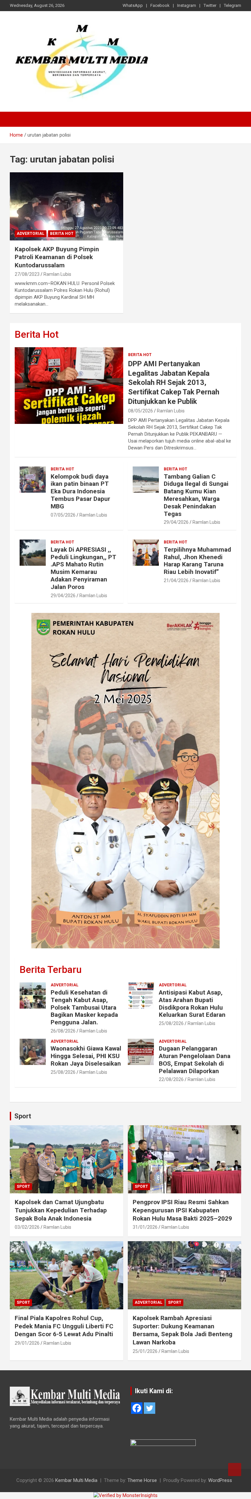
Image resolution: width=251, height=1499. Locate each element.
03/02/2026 (27, 1227)
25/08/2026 (171, 1023)
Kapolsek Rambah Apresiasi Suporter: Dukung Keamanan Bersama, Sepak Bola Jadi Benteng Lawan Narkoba (182, 1330)
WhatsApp (133, 5)
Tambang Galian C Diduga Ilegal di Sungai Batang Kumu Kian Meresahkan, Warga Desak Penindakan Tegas (196, 495)
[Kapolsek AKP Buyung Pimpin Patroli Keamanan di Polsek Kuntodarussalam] (66, 206)
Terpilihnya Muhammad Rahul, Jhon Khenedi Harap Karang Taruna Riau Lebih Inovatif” (197, 561)
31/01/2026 (145, 1227)
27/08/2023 (27, 274)
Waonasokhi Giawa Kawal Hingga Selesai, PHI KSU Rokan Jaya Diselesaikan (86, 1056)
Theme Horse (142, 1480)
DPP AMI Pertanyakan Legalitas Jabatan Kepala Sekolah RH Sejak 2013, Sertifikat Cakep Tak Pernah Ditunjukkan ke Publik (173, 382)
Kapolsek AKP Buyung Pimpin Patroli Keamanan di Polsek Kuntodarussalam (57, 257)
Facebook (160, 5)
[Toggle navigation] (18, 119)
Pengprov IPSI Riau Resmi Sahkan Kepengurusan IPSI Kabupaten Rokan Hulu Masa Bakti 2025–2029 (182, 1210)
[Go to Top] (234, 1469)
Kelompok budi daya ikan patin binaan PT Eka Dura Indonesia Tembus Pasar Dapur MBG (80, 491)
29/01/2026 (27, 1343)
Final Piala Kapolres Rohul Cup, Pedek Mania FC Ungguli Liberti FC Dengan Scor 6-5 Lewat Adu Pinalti (64, 1326)
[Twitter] (149, 1408)
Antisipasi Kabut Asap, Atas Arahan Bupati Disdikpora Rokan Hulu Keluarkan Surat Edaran (192, 1003)
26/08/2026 (63, 1031)
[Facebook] (136, 1408)
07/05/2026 (63, 515)
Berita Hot (62, 233)
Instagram (186, 5)
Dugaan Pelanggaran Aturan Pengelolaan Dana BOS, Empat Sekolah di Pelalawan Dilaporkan (194, 1059)
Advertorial (30, 233)
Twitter (210, 5)
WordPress (220, 1480)
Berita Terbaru (51, 969)
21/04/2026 (176, 580)
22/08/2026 (171, 1079)
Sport (22, 1116)
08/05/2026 (140, 410)
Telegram (232, 5)
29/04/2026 (176, 522)
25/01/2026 (145, 1351)
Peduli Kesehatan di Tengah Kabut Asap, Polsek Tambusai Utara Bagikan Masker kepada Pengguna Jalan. (84, 1007)
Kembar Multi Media (76, 1480)
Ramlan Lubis (57, 274)
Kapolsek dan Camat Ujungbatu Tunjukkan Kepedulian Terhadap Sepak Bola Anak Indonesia (61, 1210)
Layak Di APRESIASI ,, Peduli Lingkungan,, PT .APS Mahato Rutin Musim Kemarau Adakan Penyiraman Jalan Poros (83, 568)
